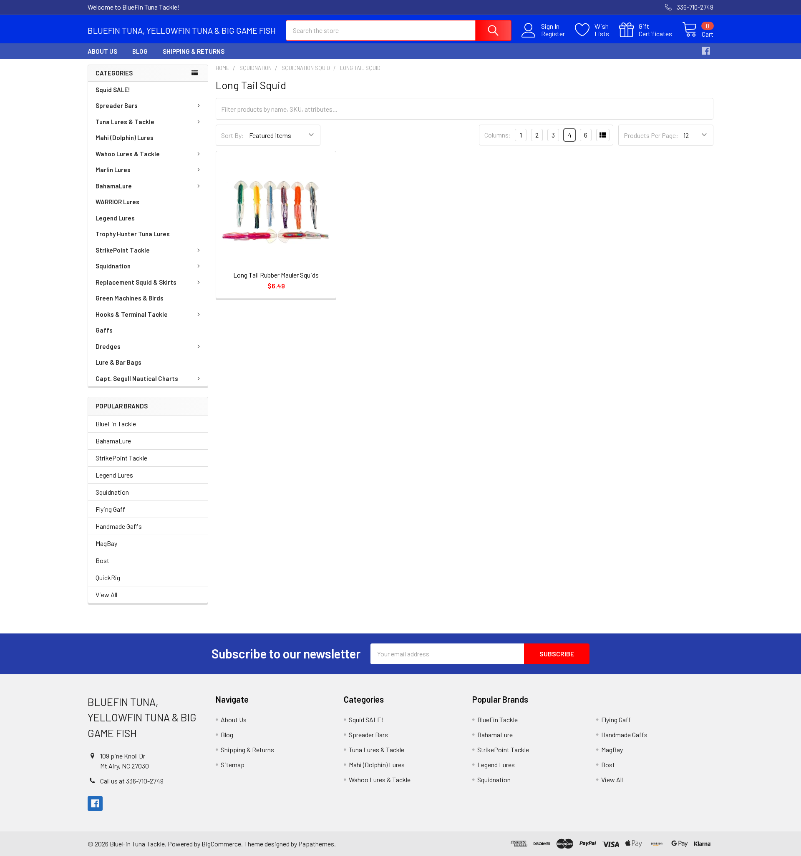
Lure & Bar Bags (118, 362)
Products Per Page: (651, 135)
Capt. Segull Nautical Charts (137, 378)
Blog (140, 51)
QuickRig (108, 577)
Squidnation (113, 266)
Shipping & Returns (193, 51)
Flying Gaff (110, 509)
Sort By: (232, 135)
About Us (102, 51)
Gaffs (104, 330)
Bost (102, 560)
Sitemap (232, 764)
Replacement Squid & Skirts (136, 282)
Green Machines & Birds (130, 298)
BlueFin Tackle (116, 424)
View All (106, 594)
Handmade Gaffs (119, 526)
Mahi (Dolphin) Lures (125, 137)
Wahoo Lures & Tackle (128, 154)
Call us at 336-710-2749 (132, 781)
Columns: (497, 135)
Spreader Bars (117, 105)
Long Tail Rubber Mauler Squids (276, 275)
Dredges (108, 346)
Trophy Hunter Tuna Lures (133, 234)
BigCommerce (221, 844)
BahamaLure (114, 186)
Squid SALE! (113, 89)
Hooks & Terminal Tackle (132, 314)
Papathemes (316, 844)
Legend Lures (115, 218)
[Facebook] (705, 50)
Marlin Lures (113, 169)
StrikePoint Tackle (123, 250)
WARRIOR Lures (117, 201)
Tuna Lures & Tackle (125, 121)
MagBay (106, 543)
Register (553, 34)
